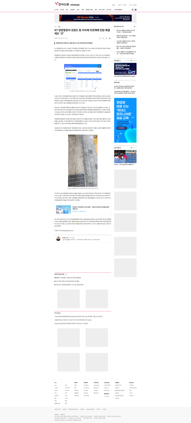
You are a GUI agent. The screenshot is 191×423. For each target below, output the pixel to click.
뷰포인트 (86, 393)
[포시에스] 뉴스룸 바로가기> (79, 211)
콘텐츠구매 (106, 390)
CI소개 (131, 393)
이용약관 (117, 393)
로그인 (130, 5)
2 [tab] (126, 60)
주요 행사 (117, 61)
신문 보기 (106, 388)
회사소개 (63, 414)
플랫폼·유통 (89, 10)
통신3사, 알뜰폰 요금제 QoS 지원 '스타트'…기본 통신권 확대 (126, 31)
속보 (55, 385)
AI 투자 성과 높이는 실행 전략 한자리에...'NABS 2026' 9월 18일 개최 (124, 87)
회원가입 (135, 5)
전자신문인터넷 (133, 388)
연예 (75, 385)
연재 (66, 403)
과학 (96, 10)
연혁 (130, 390)
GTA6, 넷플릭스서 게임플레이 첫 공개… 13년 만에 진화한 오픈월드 (126, 52)
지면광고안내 (118, 385)
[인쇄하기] (109, 38)
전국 (66, 395)
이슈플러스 (86, 385)
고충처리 (117, 398)
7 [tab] (134, 60)
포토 (75, 388)
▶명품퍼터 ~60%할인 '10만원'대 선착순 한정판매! (67, 278)
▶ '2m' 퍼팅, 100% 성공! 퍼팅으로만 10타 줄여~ (67, 281)
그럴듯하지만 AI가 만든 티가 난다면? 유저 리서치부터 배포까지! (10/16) (72, 320)
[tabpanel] (125, 42)
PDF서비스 (96, 393)
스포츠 (66, 398)
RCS (78, 221)
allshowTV (96, 388)
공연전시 (76, 390)
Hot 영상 (86, 390)
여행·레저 (76, 395)
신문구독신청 (107, 385)
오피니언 (108, 10)
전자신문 (131, 385)
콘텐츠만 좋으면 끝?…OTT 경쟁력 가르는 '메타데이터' (126, 36)
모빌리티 (72, 10)
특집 (66, 401)
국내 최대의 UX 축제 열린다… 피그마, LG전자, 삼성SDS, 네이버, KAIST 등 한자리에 (125, 93)
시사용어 (96, 390)
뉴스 (55, 382)
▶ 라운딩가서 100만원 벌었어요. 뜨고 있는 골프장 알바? (69, 285)
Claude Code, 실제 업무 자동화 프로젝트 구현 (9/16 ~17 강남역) (71, 323)
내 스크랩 (106, 396)
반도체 (62, 10)
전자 (67, 10)
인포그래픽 (86, 395)
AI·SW (56, 10)
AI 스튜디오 (86, 388)
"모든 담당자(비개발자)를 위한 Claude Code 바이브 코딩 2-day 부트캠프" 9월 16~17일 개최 (78, 316)
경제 (82, 10)
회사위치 (131, 395)
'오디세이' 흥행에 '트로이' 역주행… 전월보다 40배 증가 (126, 42)
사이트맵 (104, 409)
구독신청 (125, 5)
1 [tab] (134, 26)
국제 (66, 393)
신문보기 (120, 5)
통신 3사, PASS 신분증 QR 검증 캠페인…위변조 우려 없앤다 (126, 47)
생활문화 (76, 393)
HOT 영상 (117, 148)
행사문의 (117, 388)
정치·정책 (101, 10)
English (113, 5)
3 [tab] (128, 60)
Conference (96, 385)
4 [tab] (129, 60)
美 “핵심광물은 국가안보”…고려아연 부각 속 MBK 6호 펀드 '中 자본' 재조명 (81, 239)
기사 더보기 (71, 238)
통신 (78, 10)
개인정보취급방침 (119, 395)
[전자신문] (67, 3)
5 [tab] (131, 60)
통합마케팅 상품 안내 (120, 390)
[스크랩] (103, 38)
